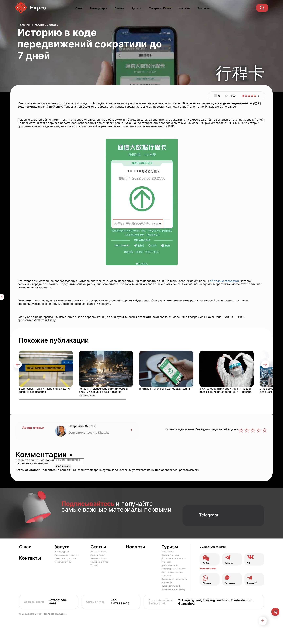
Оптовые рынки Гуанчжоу (173, 569)
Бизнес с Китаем (98, 551)
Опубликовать (63, 466)
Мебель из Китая (98, 558)
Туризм (136, 8)
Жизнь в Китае (97, 555)
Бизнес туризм (62, 551)
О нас (79, 8)
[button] (18, 364)
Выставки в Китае (170, 565)
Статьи (119, 8)
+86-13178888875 (120, 602)
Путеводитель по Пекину (173, 589)
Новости (184, 8)
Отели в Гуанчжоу (170, 555)
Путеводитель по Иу (171, 586)
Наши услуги (98, 8)
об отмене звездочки (224, 280)
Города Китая (167, 551)
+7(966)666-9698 (58, 602)
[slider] (249, 96)
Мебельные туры (63, 562)
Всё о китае (166, 582)
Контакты (203, 8)
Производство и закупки (66, 555)
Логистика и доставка (65, 558)
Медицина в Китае (99, 562)
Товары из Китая (160, 8)
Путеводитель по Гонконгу (174, 579)
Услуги (62, 547)
